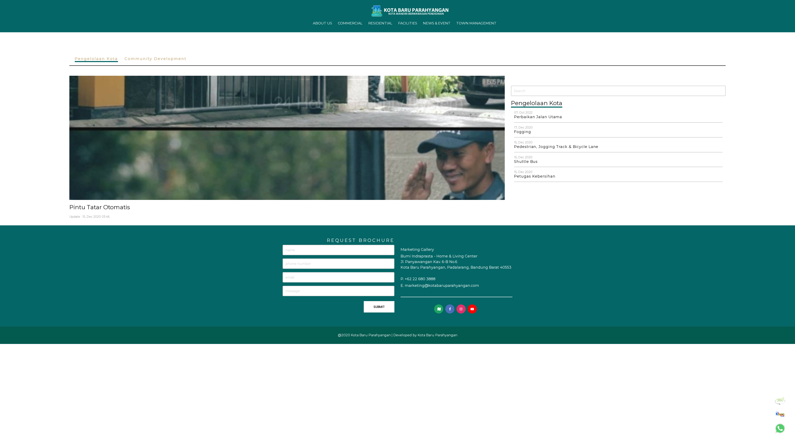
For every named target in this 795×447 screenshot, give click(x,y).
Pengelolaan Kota (96, 58)
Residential (380, 23)
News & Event (436, 23)
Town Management (476, 23)
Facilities (407, 23)
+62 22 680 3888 (420, 279)
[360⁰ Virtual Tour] (780, 401)
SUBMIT (379, 307)
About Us (322, 23)
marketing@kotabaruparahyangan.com (442, 285)
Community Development (156, 58)
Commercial (350, 23)
